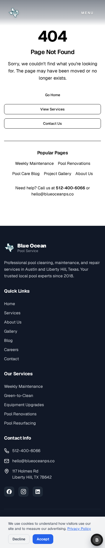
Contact (11, 359)
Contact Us (52, 123)
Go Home (52, 95)
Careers (11, 349)
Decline (18, 539)
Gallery (10, 331)
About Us (84, 173)
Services (12, 313)
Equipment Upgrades (24, 404)
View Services (52, 109)
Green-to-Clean (18, 395)
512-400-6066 (70, 188)
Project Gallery (57, 173)
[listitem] (9, 492)
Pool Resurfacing (20, 423)
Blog (8, 340)
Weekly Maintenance (34, 163)
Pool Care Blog (26, 173)
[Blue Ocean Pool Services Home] (13, 12)
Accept (43, 539)
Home (9, 303)
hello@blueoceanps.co (52, 194)
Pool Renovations (74, 163)
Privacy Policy (79, 528)
